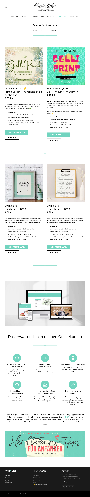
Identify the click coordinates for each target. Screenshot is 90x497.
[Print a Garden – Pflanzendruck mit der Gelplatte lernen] (24, 66)
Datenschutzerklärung (46, 493)
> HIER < (67, 417)
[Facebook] (63, 486)
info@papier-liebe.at (67, 482)
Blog (34, 482)
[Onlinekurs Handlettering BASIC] (24, 183)
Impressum (55, 493)
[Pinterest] (72, 486)
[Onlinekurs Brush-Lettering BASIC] (66, 183)
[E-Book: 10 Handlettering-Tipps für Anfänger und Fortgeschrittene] (45, 444)
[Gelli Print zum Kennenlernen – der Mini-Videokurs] (66, 66)
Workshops (36, 475)
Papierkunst (8, 481)
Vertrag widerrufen (80, 493)
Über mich (7, 477)
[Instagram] (69, 486)
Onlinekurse (36, 477)
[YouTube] (66, 486)
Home (38, 493)
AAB (59, 493)
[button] (6, 7)
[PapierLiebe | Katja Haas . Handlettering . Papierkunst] (45, 7)
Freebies (35, 479)
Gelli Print (7, 479)
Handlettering (8, 482)
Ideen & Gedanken (38, 481)
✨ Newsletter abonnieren (40, 484)
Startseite (7, 475)
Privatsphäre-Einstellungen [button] (68, 493)
